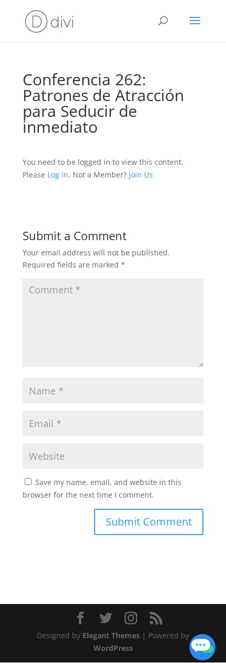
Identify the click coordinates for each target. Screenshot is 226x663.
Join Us (141, 175)
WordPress (113, 648)
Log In (57, 175)
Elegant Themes (111, 635)
